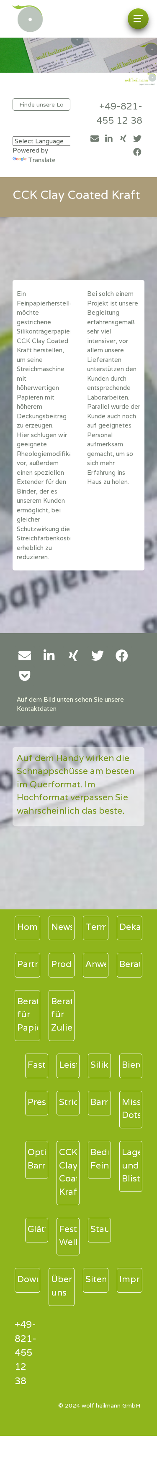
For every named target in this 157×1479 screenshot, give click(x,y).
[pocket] (25, 676)
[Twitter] (137, 138)
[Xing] (123, 138)
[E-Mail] (94, 138)
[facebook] (137, 152)
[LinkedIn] (109, 138)
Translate (42, 160)
